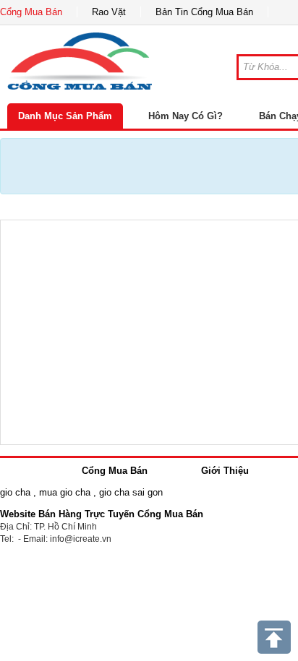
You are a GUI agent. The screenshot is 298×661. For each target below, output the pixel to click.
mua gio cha (64, 492)
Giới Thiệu (225, 470)
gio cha (15, 492)
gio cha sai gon (131, 492)
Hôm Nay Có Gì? (185, 116)
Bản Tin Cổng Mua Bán (204, 12)
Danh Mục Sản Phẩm (65, 116)
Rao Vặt (109, 12)
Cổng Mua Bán (31, 12)
